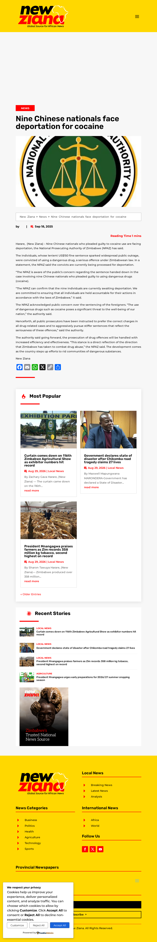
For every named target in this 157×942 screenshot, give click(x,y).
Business (31, 820)
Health (29, 831)
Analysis (96, 796)
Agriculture (44, 673)
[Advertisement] (78, 70)
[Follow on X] (93, 849)
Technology (33, 843)
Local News (56, 471)
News (25, 108)
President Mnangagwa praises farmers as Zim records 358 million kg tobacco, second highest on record (48, 551)
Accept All (60, 925)
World (95, 825)
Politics (30, 825)
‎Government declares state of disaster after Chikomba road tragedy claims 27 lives (108, 459)
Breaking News (101, 785)
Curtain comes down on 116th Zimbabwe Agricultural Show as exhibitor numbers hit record (48, 460)
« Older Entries (30, 594)
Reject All (39, 925)
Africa (95, 820)
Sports (29, 849)
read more (31, 490)
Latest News (99, 791)
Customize (17, 925)
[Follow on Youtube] (100, 849)
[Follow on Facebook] (85, 849)
